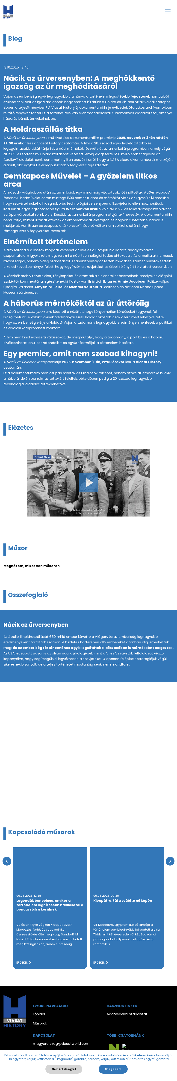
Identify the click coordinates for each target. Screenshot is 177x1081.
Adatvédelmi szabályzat (127, 1014)
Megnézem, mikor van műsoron (31, 566)
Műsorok (40, 1023)
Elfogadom (113, 1069)
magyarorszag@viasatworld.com (61, 1043)
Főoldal (39, 1014)
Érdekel (22, 963)
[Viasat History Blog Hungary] (8, 11)
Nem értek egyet (64, 1069)
